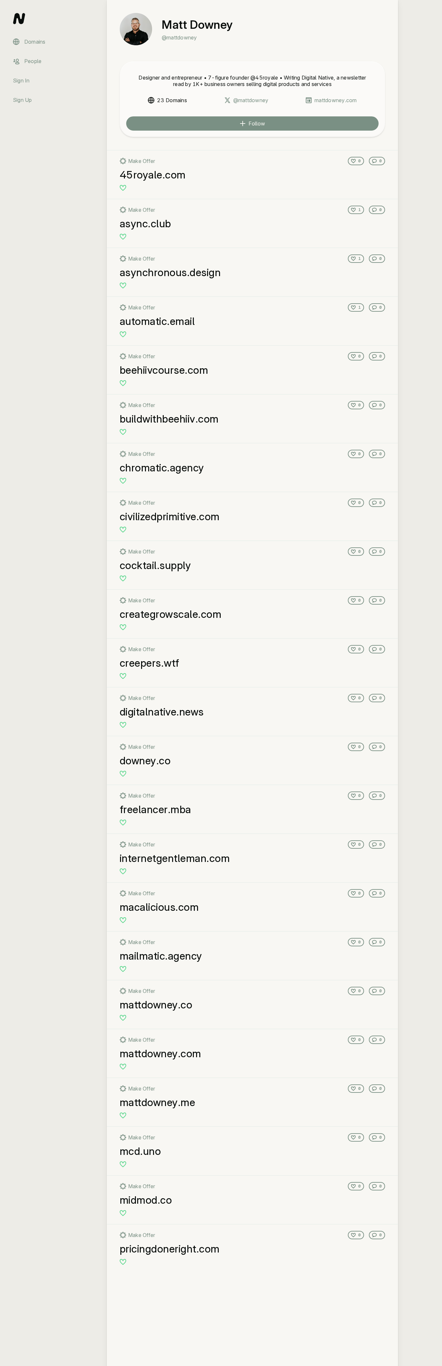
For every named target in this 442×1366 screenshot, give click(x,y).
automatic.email (157, 321)
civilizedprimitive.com (170, 516)
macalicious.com (159, 907)
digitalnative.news (162, 711)
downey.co (145, 760)
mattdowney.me (157, 1102)
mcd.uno (140, 1151)
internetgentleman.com (175, 858)
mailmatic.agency (161, 956)
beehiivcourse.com (164, 370)
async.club (145, 223)
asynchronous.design (170, 272)
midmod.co (146, 1200)
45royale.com (153, 174)
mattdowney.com (336, 100)
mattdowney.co (156, 1004)
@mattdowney (251, 100)
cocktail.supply (155, 565)
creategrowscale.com (170, 614)
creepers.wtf (149, 663)
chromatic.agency (162, 467)
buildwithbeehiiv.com (169, 419)
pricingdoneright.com (170, 1248)
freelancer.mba (155, 809)
